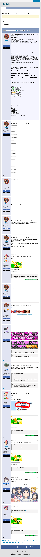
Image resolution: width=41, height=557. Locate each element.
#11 (37, 363)
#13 (37, 440)
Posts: (4, 131)
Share (7, 133)
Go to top (36, 546)
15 (6, 542)
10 (27, 540)
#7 (37, 254)
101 (15, 542)
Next (23, 542)
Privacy (24, 546)
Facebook (19, 314)
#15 (37, 506)
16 (9, 542)
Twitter (30, 314)
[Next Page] (32, 30)
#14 (37, 477)
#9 (37, 303)
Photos (4, 27)
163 (18, 542)
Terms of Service (30, 546)
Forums (3, 8)
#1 (37, 34)
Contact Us (20, 546)
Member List (4, 9)
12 (33, 540)
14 (3, 542)
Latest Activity (6, 24)
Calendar (8, 9)
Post (6, 47)
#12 (37, 391)
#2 (37, 121)
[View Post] (23, 444)
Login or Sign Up (37, 0)
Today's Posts (13, 9)
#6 (37, 235)
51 (12, 542)
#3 (37, 179)
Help (16, 546)
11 (30, 540)
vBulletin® (20, 551)
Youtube (25, 314)
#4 (37, 198)
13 (36, 540)
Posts (4, 21)
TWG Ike (17, 115)
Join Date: (4, 130)
